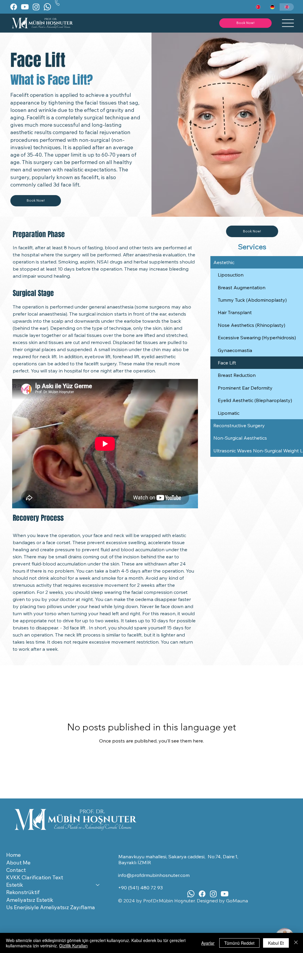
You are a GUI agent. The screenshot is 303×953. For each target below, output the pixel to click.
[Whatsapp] (47, 6)
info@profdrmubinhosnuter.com (154, 875)
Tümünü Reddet (239, 943)
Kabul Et (276, 943)
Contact (16, 870)
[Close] (295, 943)
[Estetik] (98, 884)
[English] (287, 7)
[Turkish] (258, 7)
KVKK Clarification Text (34, 877)
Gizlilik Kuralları (73, 946)
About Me (18, 862)
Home (13, 854)
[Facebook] (13, 6)
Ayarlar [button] (208, 943)
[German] (272, 7)
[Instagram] (36, 6)
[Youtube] (24, 6)
